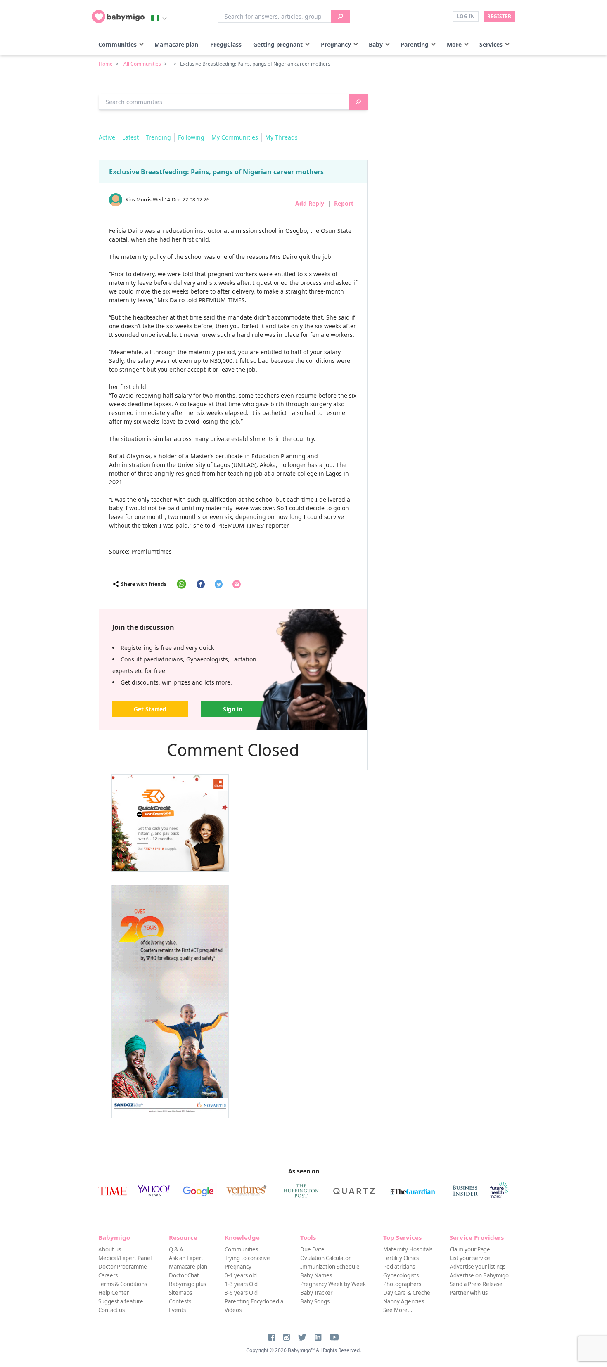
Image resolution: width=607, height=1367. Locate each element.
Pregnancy (336, 44)
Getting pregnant (278, 44)
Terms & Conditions (122, 1284)
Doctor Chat (184, 1275)
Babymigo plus (187, 1284)
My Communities (234, 137)
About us (109, 1249)
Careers (108, 1275)
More (454, 44)
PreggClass (226, 44)
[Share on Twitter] (219, 584)
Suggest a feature (120, 1301)
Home (106, 63)
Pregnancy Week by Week (333, 1284)
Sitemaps (180, 1292)
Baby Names (316, 1275)
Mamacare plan (176, 44)
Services (491, 44)
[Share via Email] (236, 584)
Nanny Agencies (403, 1301)
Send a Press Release (476, 1284)
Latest (130, 137)
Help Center (113, 1292)
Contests (180, 1301)
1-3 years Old (241, 1284)
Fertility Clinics (401, 1258)
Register (499, 16)
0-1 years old (241, 1275)
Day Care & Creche (406, 1292)
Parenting (415, 44)
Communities (117, 44)
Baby (376, 44)
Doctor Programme (122, 1266)
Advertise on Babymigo (479, 1275)
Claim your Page (470, 1249)
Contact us (111, 1310)
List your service (470, 1258)
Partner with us (469, 1292)
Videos (233, 1310)
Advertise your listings (477, 1266)
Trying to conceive (247, 1258)
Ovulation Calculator (325, 1258)
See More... (398, 1310)
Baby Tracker (316, 1292)
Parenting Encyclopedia (254, 1301)
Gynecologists (401, 1275)
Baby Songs (315, 1301)
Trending (158, 137)
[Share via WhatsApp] (181, 584)
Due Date (312, 1249)
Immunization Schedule (330, 1266)
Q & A (176, 1249)
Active (107, 137)
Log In (466, 16)
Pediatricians (399, 1266)
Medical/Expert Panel (125, 1258)
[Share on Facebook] (201, 584)
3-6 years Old (241, 1292)
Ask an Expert (186, 1258)
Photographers (402, 1284)
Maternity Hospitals (407, 1249)
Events (177, 1310)
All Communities (142, 63)
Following (191, 137)
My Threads (281, 137)
